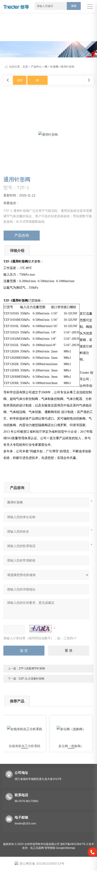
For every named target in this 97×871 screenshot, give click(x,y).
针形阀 (54, 66)
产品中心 (36, 66)
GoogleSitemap (65, 848)
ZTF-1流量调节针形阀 (32, 668)
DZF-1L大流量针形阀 (31, 678)
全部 (19, 80)
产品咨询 (21, 235)
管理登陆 (49, 848)
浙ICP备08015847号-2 (74, 844)
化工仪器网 (37, 848)
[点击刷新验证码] (40, 629)
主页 (25, 66)
